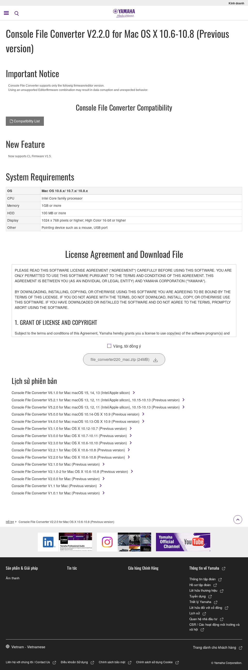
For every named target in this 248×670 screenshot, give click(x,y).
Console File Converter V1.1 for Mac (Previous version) (54, 485)
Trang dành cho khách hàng (214, 647)
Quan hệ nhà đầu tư (203, 619)
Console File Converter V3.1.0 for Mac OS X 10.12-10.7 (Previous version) (69, 428)
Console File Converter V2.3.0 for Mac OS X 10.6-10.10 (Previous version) (69, 442)
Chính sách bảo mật (112, 662)
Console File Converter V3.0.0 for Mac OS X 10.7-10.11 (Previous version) (69, 435)
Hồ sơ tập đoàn (200, 584)
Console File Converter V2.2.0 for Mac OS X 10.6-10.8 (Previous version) (68, 457)
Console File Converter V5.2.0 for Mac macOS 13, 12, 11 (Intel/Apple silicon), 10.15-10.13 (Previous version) (96, 406)
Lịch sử (194, 613)
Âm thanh (12, 578)
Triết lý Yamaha (200, 601)
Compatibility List (26, 121)
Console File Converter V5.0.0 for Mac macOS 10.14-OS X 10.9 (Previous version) (76, 414)
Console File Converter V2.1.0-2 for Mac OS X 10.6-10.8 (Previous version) (70, 471)
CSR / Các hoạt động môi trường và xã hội (214, 627)
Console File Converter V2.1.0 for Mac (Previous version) (56, 464)
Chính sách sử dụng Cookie (154, 662)
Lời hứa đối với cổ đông (205, 607)
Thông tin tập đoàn (202, 579)
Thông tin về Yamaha (204, 568)
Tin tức (72, 568)
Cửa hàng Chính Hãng (143, 568)
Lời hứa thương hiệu (203, 590)
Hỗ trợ (10, 522)
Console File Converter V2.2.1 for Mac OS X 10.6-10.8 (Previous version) (68, 449)
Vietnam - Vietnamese (28, 646)
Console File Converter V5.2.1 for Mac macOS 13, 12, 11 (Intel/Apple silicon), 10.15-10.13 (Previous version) (96, 399)
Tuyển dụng (197, 596)
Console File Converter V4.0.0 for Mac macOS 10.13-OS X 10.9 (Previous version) (76, 421)
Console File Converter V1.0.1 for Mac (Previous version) (56, 492)
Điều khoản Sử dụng (74, 662)
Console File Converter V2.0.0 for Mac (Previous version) (56, 478)
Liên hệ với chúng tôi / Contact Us (28, 662)
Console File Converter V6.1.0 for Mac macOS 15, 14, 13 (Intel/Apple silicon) (71, 392)
